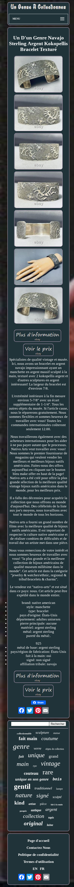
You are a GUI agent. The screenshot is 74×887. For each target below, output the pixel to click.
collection (33, 816)
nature (23, 795)
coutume (49, 738)
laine (50, 825)
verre (37, 748)
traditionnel (43, 788)
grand (53, 756)
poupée (23, 811)
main (23, 764)
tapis (51, 817)
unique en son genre (32, 779)
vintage (50, 763)
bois (57, 779)
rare (48, 772)
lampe (59, 788)
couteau (31, 773)
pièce (43, 804)
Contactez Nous (38, 848)
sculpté (57, 797)
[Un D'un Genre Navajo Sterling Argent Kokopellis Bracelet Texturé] (38, 75)
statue (56, 733)
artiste (32, 804)
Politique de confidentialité (38, 855)
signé (42, 795)
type (35, 765)
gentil (22, 786)
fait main (28, 738)
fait (21, 756)
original (33, 823)
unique (36, 755)
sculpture (42, 733)
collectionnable (24, 733)
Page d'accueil (38, 841)
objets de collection (54, 749)
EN (35, 869)
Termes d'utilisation (38, 862)
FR (42, 869)
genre (21, 746)
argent (51, 809)
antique (36, 810)
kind (19, 803)
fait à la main (57, 804)
